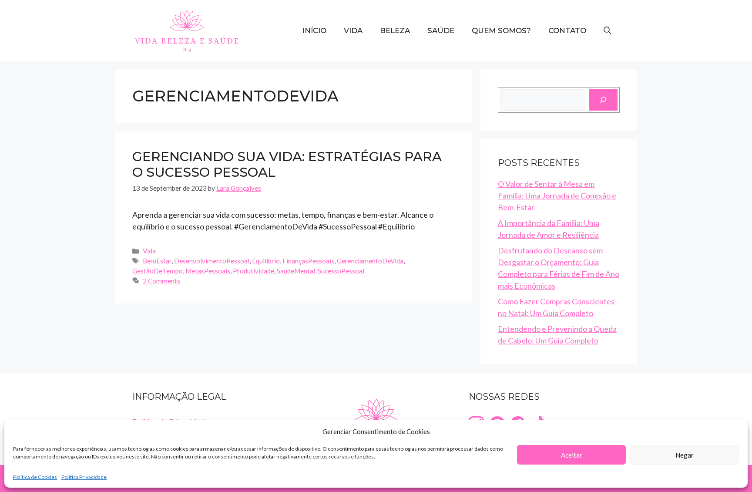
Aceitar (571, 455)
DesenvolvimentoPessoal (211, 261)
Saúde (440, 30)
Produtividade (253, 271)
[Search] (603, 100)
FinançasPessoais (308, 261)
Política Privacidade (84, 477)
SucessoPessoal (341, 271)
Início (314, 30)
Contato (567, 30)
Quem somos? (501, 30)
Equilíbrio (266, 261)
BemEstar (157, 261)
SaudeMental (296, 271)
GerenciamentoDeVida (370, 261)
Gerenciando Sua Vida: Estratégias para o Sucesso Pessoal (287, 164)
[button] (607, 30)
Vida (353, 30)
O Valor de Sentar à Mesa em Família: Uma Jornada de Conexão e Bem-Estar (557, 195)
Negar (684, 455)
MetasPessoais (207, 271)
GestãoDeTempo (157, 271)
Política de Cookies (35, 477)
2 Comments (161, 281)
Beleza (395, 30)
